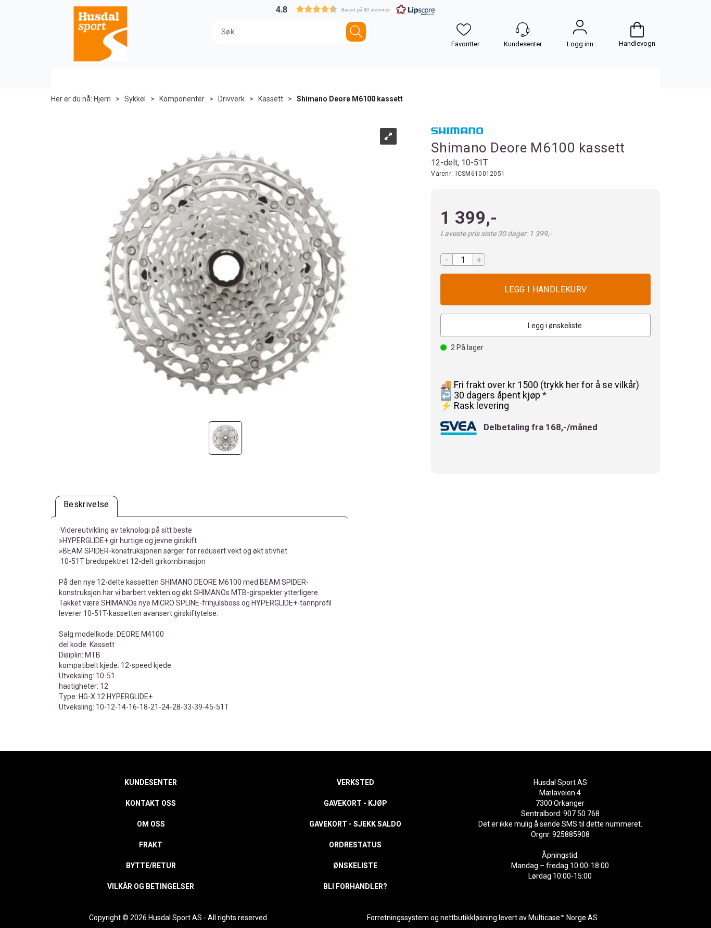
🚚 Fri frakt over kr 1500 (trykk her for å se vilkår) (539, 384)
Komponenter (182, 99)
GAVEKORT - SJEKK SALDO (355, 824)
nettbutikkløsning (468, 917)
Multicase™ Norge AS (563, 917)
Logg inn (580, 30)
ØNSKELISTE (355, 865)
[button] (355, 9)
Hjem (102, 99)
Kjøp (545, 289)
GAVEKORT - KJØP (355, 803)
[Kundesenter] (522, 30)
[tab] (86, 506)
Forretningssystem (398, 917)
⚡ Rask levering (474, 405)
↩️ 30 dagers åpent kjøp (491, 395)
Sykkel (135, 99)
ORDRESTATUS (355, 845)
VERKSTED (355, 782)
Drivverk (231, 99)
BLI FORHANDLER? (355, 886)
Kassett (270, 99)
